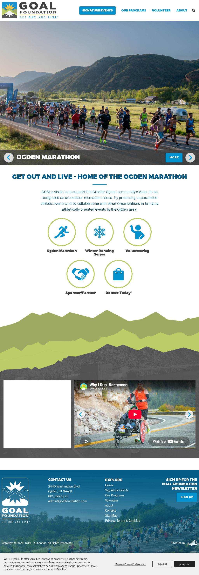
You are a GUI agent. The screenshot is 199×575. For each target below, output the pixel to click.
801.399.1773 (58, 496)
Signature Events (97, 10)
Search (193, 10)
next (190, 158)
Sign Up (187, 497)
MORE (174, 157)
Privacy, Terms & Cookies (122, 520)
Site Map (111, 515)
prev (8, 158)
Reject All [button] (162, 564)
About (181, 10)
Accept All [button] (184, 564)
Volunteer (161, 10)
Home (109, 485)
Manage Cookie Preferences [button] (130, 564)
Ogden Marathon (48, 157)
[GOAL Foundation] (30, 10)
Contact (110, 510)
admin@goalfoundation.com (67, 501)
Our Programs (133, 10)
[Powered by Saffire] (192, 542)
